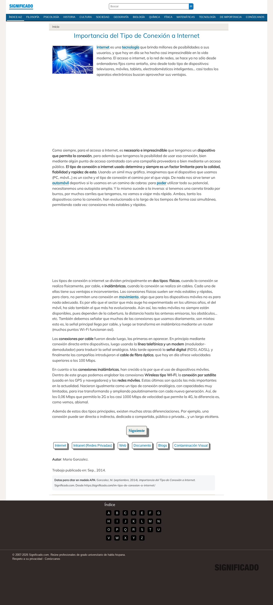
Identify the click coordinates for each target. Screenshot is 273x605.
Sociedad (102, 17)
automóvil (60, 183)
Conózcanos (255, 17)
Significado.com (21, 6)
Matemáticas (186, 17)
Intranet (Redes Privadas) (92, 445)
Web (122, 445)
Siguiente (137, 430)
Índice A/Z (15, 17)
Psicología (51, 17)
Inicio (55, 27)
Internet (103, 47)
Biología (139, 17)
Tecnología (207, 17)
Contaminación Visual (191, 445)
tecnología (130, 47)
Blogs (162, 445)
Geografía (121, 17)
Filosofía (32, 17)
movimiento (129, 296)
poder (161, 183)
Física (168, 17)
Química (154, 17)
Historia (69, 17)
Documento (142, 445)
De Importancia (231, 17)
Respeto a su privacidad (27, 558)
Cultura (86, 17)
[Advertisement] (136, 112)
